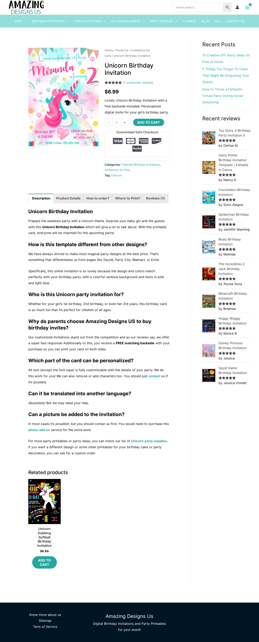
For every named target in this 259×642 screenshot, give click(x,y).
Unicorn (116, 175)
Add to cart (148, 122)
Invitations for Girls (117, 170)
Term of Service (45, 627)
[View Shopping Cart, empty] (247, 7)
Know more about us (45, 615)
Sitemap (45, 621)
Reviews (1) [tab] (155, 198)
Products (122, 50)
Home (109, 50)
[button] (24, 21)
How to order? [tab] (97, 198)
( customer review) (138, 83)
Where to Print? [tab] (127, 198)
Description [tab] (41, 198)
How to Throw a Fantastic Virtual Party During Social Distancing (222, 95)
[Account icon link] (237, 7)
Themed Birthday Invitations (141, 164)
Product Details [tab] (68, 198)
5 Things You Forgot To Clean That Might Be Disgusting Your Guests (225, 75)
